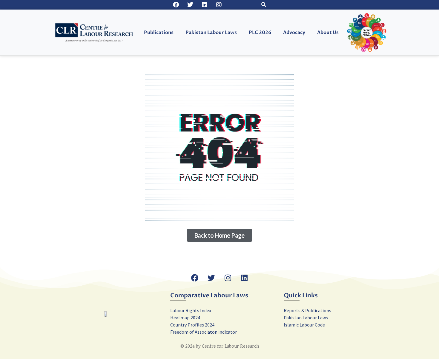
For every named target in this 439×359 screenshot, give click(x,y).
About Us (328, 32)
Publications (159, 32)
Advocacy (294, 32)
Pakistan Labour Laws (211, 32)
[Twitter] (190, 5)
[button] (264, 5)
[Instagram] (219, 5)
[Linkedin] (204, 5)
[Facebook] (176, 5)
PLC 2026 (260, 32)
